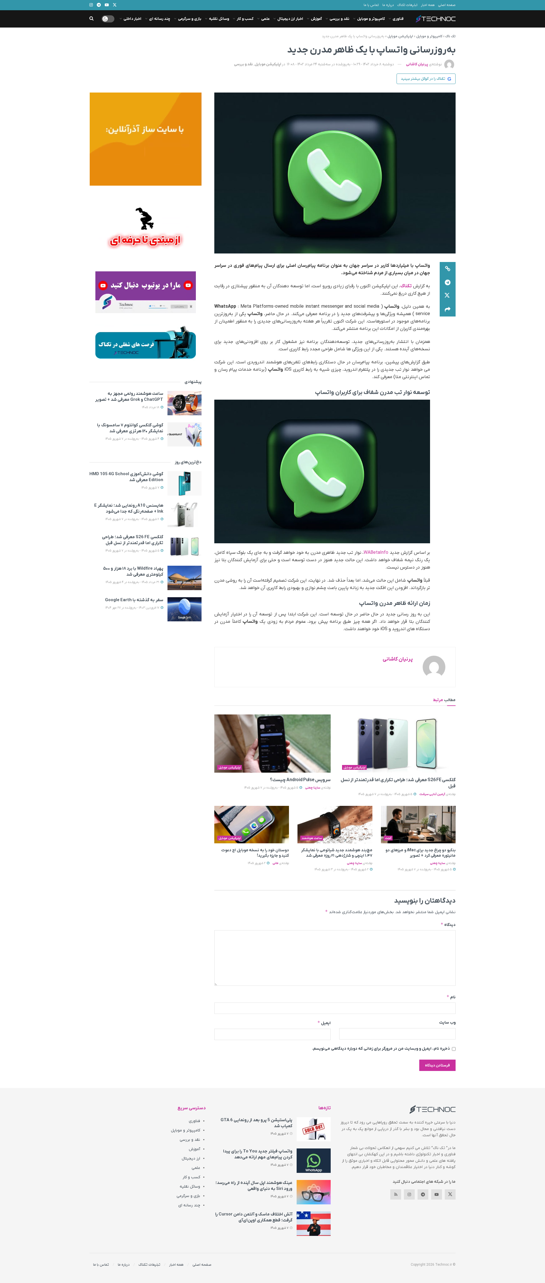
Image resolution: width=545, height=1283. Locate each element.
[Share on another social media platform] (448, 309)
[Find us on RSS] (395, 1194)
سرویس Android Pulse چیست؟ (300, 780)
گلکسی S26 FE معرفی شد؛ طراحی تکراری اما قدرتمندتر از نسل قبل (132, 540)
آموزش (316, 18)
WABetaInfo (376, 552)
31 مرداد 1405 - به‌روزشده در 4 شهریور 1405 (133, 582)
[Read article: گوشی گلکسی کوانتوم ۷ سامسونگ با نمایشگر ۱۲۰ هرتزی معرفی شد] (184, 434)
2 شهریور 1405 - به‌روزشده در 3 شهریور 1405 (342, 869)
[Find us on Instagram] (409, 1194)
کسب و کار (245, 18)
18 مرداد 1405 (151, 407)
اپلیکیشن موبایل (400, 36)
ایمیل (324, 1023)
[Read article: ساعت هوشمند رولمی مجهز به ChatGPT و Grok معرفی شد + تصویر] (184, 403)
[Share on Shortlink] (448, 269)
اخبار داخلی (132, 18)
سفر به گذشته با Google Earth (134, 600)
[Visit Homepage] (436, 19)
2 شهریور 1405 (257, 863)
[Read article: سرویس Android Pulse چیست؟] (272, 743)
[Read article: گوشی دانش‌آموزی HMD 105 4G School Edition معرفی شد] (184, 483)
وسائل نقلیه (219, 18)
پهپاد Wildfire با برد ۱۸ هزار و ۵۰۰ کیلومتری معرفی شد (133, 571)
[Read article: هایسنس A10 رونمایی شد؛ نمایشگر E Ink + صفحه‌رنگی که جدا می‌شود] (184, 515)
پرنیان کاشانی (417, 64)
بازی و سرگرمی (189, 18)
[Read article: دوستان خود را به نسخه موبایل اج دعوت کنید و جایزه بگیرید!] (251, 824)
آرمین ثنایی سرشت (432, 794)
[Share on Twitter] (448, 296)
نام (451, 997)
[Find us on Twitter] (450, 1194)
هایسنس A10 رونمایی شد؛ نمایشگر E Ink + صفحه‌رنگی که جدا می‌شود (128, 508)
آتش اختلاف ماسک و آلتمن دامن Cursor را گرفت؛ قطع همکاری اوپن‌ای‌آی (253, 1217)
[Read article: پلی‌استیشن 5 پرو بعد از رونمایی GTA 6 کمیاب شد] (314, 1129)
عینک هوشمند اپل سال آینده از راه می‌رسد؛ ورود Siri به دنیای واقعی (253, 1186)
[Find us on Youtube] (436, 1194)
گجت (388, 838)
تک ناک (450, 36)
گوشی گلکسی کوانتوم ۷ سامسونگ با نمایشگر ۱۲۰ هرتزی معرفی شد (130, 428)
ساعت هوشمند (312, 838)
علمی (265, 18)
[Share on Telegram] (448, 282)
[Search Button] (91, 19)
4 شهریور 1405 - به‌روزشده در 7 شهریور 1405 (132, 439)
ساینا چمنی (312, 788)
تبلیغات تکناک (407, 5)
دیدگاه (448, 925)
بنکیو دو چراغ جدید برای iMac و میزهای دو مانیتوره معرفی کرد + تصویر (420, 853)
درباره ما (388, 5)
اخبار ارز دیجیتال (290, 18)
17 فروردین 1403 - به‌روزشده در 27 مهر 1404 (132, 608)
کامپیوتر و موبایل (371, 18)
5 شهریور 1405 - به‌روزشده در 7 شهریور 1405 (385, 794)
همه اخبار (428, 5)
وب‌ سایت (447, 1022)
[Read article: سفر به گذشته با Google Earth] (184, 609)
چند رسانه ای (159, 18)
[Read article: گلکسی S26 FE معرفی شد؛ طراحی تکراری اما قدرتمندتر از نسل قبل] (397, 743)
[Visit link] (145, 139)
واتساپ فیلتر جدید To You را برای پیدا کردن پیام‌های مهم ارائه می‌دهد (257, 1154)
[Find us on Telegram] (423, 1194)
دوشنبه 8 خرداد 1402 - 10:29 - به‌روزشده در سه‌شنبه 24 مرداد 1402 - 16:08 (340, 64)
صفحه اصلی (447, 5)
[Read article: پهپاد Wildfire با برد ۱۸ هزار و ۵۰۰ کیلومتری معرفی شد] (184, 578)
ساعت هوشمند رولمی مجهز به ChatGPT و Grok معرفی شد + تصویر (129, 396)
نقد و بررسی (339, 18)
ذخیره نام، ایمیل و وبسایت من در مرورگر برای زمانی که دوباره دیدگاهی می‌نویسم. (381, 1048)
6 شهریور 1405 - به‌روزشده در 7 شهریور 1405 (132, 519)
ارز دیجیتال (191, 1158)
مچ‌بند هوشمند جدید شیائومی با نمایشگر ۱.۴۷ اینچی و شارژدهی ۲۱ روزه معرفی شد (336, 853)
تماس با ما (371, 5)
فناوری (398, 18)
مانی (275, 863)
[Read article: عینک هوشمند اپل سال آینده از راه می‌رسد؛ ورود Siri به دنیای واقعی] (314, 1192)
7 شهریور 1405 (150, 488)
